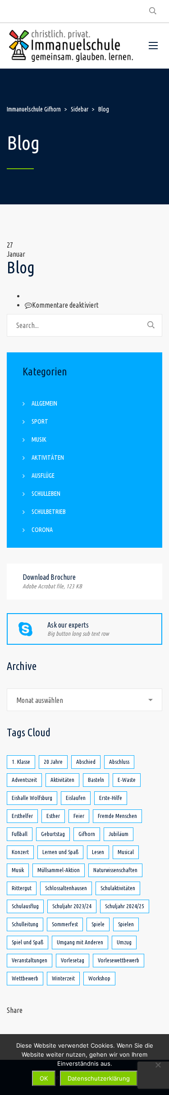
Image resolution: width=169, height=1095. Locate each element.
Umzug (124, 942)
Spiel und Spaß (27, 942)
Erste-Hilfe (110, 798)
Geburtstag (53, 834)
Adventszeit (24, 779)
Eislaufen (76, 798)
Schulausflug (25, 906)
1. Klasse (21, 761)
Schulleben (46, 493)
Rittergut (22, 888)
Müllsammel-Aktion (58, 870)
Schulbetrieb (49, 511)
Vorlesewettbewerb (118, 960)
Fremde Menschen (117, 816)
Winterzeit (63, 978)
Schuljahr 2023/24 (71, 906)
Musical (126, 852)
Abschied (86, 761)
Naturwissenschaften (115, 870)
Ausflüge (43, 475)
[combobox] (84, 699)
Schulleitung (25, 924)
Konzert (20, 852)
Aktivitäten (48, 457)
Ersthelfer (22, 816)
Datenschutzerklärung (99, 1078)
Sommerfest (65, 924)
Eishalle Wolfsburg (32, 798)
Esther (53, 816)
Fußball (19, 834)
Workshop (99, 978)
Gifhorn (86, 834)
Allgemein (44, 403)
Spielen (126, 924)
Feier (78, 816)
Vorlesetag (72, 960)
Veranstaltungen (29, 960)
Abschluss (119, 761)
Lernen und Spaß (60, 852)
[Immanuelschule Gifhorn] (71, 46)
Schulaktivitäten (117, 888)
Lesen (98, 852)
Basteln (96, 779)
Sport (40, 421)
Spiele (98, 924)
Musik (39, 439)
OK (44, 1078)
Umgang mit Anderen (80, 942)
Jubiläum (118, 834)
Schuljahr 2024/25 (124, 906)
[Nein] (157, 1064)
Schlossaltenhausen (66, 888)
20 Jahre (53, 761)
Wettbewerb (25, 978)
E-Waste (127, 779)
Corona (42, 529)
